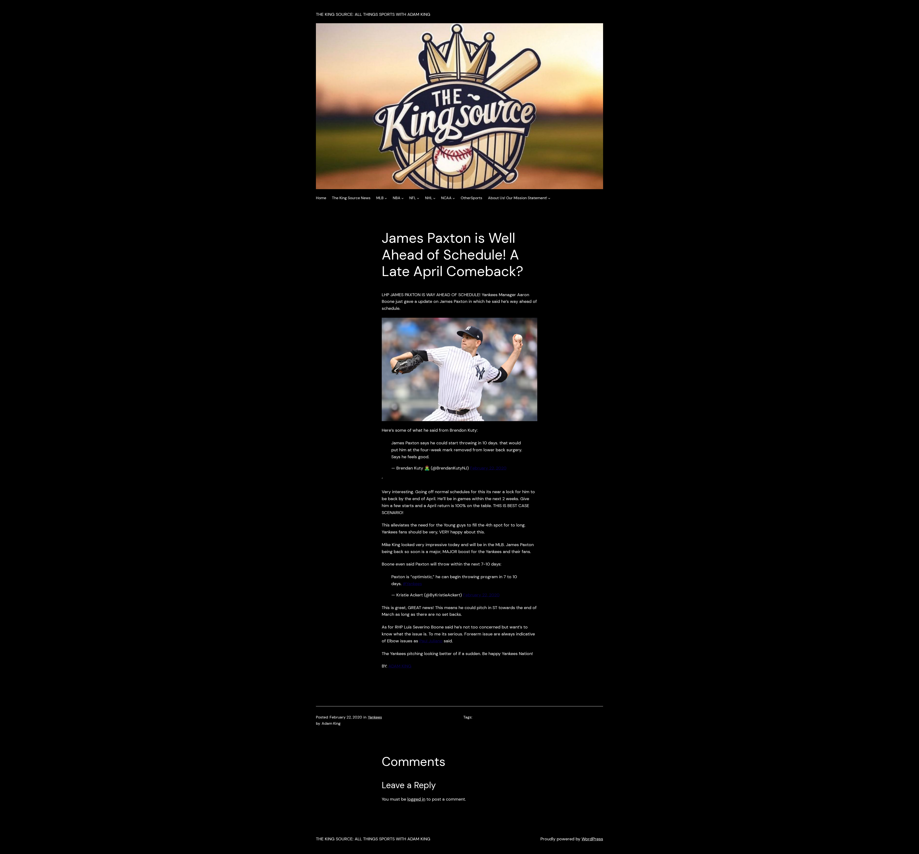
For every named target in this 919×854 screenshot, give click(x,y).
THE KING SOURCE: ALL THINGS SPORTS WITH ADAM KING (373, 14)
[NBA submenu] (402, 198)
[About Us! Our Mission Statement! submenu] (549, 198)
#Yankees (412, 584)
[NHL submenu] (434, 198)
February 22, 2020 (488, 468)
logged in (416, 799)
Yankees (375, 717)
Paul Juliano (431, 641)
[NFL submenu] (418, 198)
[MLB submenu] (386, 198)
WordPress (592, 839)
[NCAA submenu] (454, 198)
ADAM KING (399, 666)
